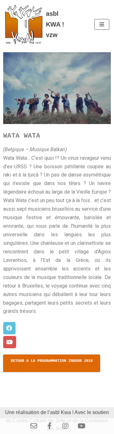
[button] (9, 328)
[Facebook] (49, 426)
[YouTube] (81, 426)
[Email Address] (33, 426)
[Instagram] (65, 426)
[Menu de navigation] (101, 24)
